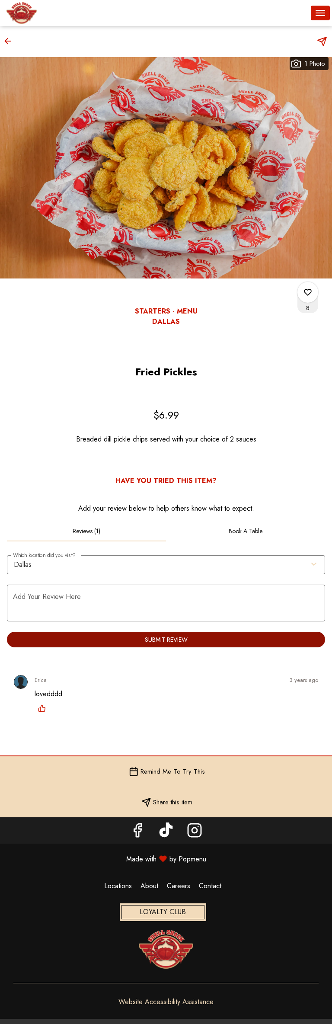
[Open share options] (322, 41)
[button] (10, 41)
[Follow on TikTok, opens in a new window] (166, 833)
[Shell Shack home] (45, 13)
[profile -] (299, 12)
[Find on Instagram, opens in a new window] (194, 833)
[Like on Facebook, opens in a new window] (137, 833)
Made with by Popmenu (106, 858)
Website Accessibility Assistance (166, 1002)
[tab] (86, 531)
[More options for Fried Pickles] (307, 292)
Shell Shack (166, 949)
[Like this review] (44, 708)
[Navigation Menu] (320, 13)
